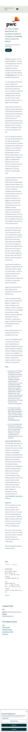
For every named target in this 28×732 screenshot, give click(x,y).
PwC (10, 46)
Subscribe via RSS (7, 629)
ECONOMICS (14, 564)
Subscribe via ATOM (7, 632)
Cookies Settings (14, 721)
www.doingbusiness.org (14, 420)
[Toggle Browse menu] (22, 9)
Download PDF (6, 627)
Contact (7, 595)
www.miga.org (19, 496)
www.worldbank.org (10, 496)
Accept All (14, 729)
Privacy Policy (5, 718)
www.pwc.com (15, 525)
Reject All (14, 725)
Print (3, 625)
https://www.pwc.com (7, 616)
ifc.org (8, 498)
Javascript (5, 634)
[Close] (26, 711)
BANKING (8, 564)
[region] (14, 721)
